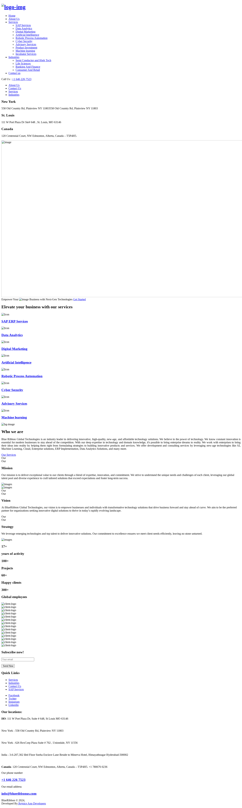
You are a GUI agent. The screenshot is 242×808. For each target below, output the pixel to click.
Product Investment (26, 47)
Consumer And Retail (28, 69)
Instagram (14, 701)
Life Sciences (23, 63)
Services (13, 22)
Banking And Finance (28, 66)
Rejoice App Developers (32, 803)
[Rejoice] (13, 7)
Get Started (79, 299)
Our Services (8, 454)
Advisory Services (26, 44)
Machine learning (25, 50)
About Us (14, 18)
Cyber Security (24, 41)
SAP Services (23, 25)
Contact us (14, 73)
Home (12, 15)
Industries (14, 57)
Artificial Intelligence (27, 34)
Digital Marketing (25, 31)
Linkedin (14, 704)
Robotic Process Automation (31, 38)
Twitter (12, 698)
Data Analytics (24, 28)
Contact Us (15, 88)
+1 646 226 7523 (21, 79)
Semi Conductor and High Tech (33, 60)
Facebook (14, 695)
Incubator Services (26, 53)
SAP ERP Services (14, 321)
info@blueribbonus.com (18, 793)
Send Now (8, 666)
